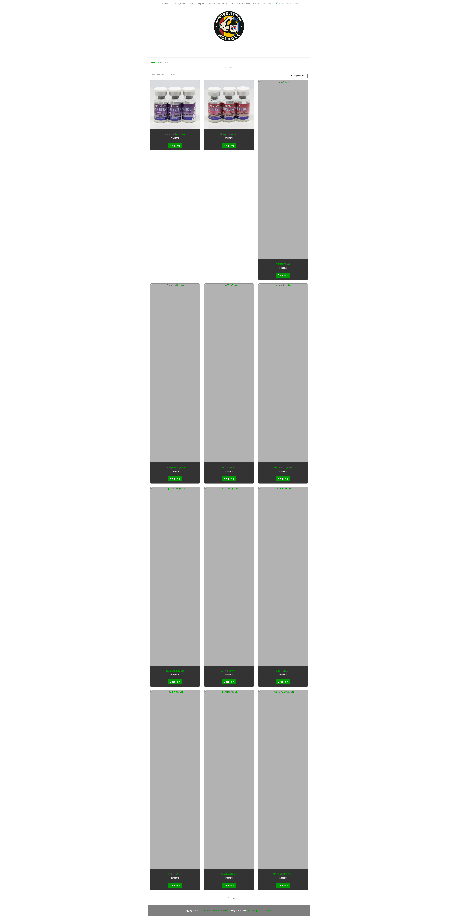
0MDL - (292, 3)
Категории (163, 3)
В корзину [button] (175, 145)
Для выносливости (236, 54)
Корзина (202, 3)
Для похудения (186, 54)
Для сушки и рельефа (210, 54)
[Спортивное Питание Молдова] (229, 40)
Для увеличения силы (262, 54)
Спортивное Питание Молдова (215, 910)
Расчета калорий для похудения (246, 3)
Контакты (268, 3)
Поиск (191, 3)
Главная (155, 62)
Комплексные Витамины (292, 54)
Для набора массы (163, 54)
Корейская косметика (218, 3)
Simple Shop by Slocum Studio (260, 910)
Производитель (178, 3)
